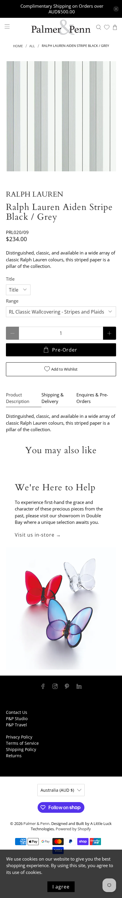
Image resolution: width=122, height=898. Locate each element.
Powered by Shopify (73, 828)
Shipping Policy (21, 749)
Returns (14, 755)
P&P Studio (17, 718)
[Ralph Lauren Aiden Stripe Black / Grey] (61, 116)
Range (12, 301)
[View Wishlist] (107, 27)
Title (10, 279)
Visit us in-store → (38, 535)
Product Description (17, 398)
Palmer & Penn (36, 823)
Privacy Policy (19, 737)
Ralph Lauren (34, 194)
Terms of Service (22, 743)
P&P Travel (16, 725)
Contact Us (16, 712)
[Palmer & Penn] (61, 27)
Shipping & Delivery (52, 398)
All (32, 46)
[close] (116, 9)
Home (18, 46)
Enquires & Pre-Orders (92, 398)
